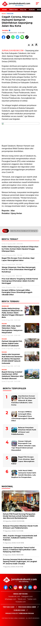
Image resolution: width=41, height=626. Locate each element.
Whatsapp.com (10, 599)
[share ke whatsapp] (13, 38)
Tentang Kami (8, 607)
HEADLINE (10, 13)
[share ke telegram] (18, 38)
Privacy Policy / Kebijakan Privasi (19, 613)
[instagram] (15, 589)
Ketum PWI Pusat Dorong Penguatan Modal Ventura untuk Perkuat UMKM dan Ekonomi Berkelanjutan (19, 516)
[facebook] (6, 589)
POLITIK (23, 10)
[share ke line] (22, 38)
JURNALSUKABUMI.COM (12, 51)
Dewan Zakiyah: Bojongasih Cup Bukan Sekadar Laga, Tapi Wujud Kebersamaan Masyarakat (23, 445)
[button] (28, 45)
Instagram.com (27, 596)
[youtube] (20, 589)
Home (4, 10)
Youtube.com (20, 602)
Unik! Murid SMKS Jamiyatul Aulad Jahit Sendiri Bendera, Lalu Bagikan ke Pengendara (23, 474)
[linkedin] (30, 589)
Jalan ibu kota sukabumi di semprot (23, 231)
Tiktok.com (22, 599)
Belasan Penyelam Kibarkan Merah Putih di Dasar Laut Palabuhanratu (23, 431)
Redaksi (5, 30)
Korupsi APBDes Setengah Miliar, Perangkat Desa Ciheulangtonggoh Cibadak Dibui (23, 416)
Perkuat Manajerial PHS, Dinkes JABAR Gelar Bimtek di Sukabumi (12, 343)
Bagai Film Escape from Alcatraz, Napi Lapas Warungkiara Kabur (22, 460)
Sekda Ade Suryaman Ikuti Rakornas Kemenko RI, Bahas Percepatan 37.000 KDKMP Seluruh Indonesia (12, 358)
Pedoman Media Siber (27, 607)
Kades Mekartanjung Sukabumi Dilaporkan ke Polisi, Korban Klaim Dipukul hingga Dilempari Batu (12, 313)
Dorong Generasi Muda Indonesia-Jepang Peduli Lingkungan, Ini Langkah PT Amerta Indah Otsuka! (20, 561)
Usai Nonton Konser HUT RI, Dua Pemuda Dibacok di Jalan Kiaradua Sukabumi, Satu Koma (23, 400)
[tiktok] (25, 589)
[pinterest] (35, 589)
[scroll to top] (37, 613)
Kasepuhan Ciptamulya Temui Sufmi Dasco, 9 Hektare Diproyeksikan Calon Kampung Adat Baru (19, 550)
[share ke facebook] (4, 38)
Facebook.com (14, 596)
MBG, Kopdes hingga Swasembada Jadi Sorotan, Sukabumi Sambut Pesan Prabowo (20, 538)
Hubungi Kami (19, 610)
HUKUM (32, 10)
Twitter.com (31, 599)
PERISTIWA (13, 10)
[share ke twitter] (8, 38)
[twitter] (11, 589)
